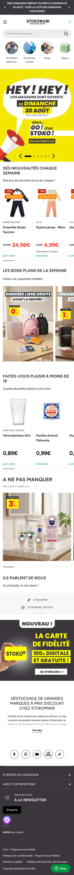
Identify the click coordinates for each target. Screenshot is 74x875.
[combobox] (37, 33)
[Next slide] (53, 156)
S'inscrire (11, 809)
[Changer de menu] (5, 22)
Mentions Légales (13, 861)
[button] (5, 7)
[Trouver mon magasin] (69, 22)
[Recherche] (66, 33)
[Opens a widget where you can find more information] (60, 868)
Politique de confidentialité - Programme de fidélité (31, 855)
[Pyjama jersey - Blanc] (51, 202)
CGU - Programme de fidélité (19, 849)
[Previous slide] (20, 156)
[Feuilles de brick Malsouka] (51, 411)
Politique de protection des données (47, 861)
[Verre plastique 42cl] (18, 411)
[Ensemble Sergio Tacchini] (18, 202)
